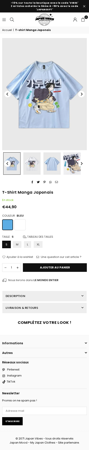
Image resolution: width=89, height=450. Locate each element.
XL (38, 244)
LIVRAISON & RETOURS (22, 308)
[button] (83, 19)
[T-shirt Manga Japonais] (11, 163)
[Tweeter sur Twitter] (38, 182)
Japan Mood (18, 443)
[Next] (81, 94)
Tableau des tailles (40, 237)
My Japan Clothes (42, 443)
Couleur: (13, 216)
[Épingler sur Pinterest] (44, 182)
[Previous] (7, 94)
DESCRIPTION (15, 296)
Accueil (7, 30)
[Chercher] (12, 19)
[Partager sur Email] (56, 182)
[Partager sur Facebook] (32, 182)
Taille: (27, 237)
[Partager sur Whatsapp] (50, 182)
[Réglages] (75, 19)
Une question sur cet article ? (60, 257)
